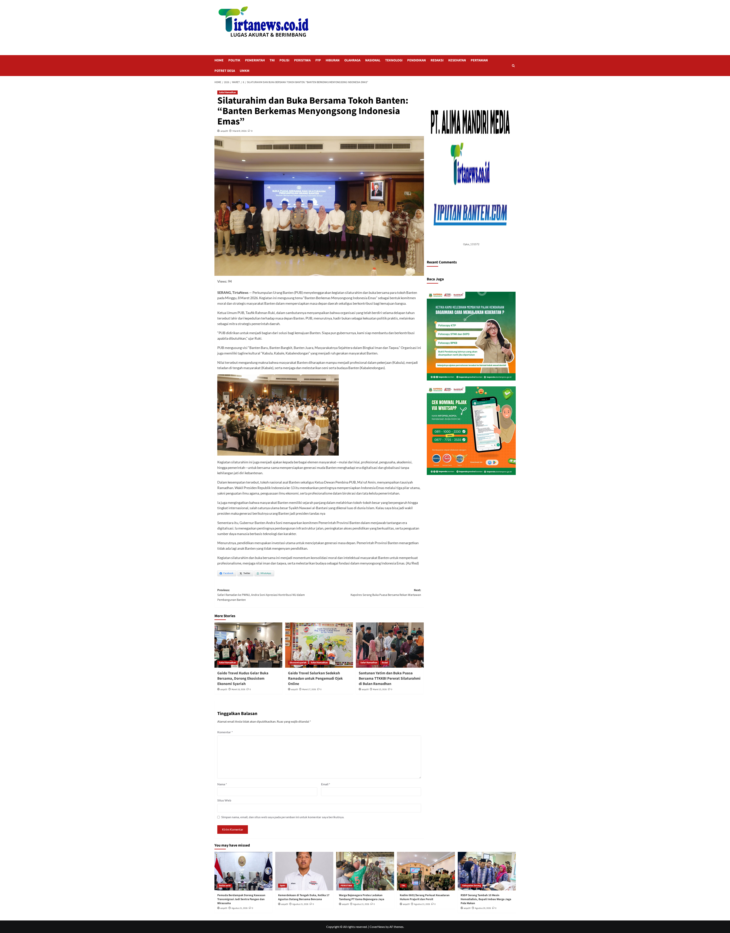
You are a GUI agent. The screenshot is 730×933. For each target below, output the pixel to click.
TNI (272, 60)
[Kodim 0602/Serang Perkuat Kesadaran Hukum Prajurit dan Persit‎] (426, 871)
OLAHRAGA (352, 60)
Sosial (385, 662)
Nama (222, 784)
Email (325, 784)
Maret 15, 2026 (380, 689)
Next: (386, 592)
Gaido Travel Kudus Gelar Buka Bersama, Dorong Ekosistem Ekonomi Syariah (242, 678)
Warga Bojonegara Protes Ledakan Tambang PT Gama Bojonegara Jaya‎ (361, 897)
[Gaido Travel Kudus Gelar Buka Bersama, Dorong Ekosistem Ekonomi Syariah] (248, 645)
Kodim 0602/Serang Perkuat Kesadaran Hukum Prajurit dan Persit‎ (425, 897)
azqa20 (224, 130)
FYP (318, 60)
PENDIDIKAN (416, 60)
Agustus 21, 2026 (240, 908)
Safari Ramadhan (227, 92)
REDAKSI (437, 60)
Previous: (261, 595)
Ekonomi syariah (298, 662)
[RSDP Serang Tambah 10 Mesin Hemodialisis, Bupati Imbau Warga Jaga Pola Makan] (487, 871)
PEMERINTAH (255, 60)
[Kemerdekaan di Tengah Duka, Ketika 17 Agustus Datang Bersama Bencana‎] (304, 871)
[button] (513, 65)
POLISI (284, 60)
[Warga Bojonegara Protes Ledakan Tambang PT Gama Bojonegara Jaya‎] (365, 871)
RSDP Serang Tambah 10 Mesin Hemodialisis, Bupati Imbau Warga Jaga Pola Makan (486, 899)
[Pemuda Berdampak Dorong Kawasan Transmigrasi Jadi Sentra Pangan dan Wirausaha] (243, 871)
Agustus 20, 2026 (483, 908)
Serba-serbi (225, 885)
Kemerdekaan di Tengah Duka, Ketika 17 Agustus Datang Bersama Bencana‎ (303, 897)
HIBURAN (333, 60)
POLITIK (234, 60)
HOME (219, 60)
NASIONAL (372, 60)
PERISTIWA (302, 60)
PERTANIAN (479, 60)
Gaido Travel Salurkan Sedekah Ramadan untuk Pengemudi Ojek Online (315, 678)
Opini (282, 885)
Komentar (225, 732)
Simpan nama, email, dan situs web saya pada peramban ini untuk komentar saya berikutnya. (282, 817)
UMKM (244, 70)
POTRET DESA (224, 70)
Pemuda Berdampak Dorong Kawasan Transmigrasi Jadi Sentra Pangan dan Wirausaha (241, 899)
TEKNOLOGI (393, 60)
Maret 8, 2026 (239, 130)
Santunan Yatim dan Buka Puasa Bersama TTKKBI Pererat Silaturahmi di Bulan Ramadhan (390, 678)
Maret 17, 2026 (309, 689)
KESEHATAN (457, 60)
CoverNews (377, 926)
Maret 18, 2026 (238, 689)
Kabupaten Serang (471, 885)
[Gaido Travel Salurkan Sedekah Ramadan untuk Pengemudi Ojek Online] (319, 645)
